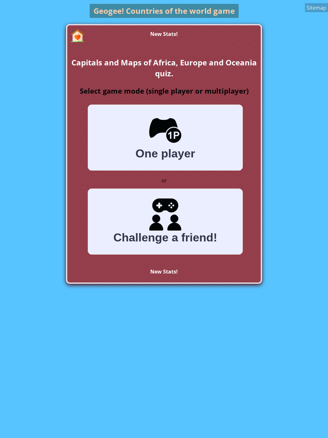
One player (165, 153)
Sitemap (316, 7)
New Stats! (164, 34)
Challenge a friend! (165, 237)
